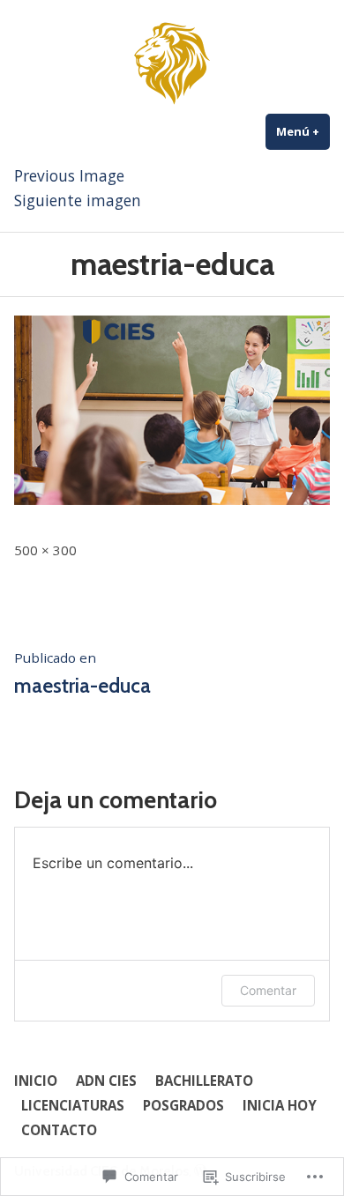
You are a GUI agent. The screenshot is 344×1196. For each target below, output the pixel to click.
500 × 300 (45, 550)
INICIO (35, 1080)
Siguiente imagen (77, 200)
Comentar (268, 990)
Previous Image (69, 175)
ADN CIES (106, 1080)
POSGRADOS (183, 1105)
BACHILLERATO (204, 1080)
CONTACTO (59, 1130)
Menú (303, 131)
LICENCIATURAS (72, 1105)
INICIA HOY (280, 1105)
